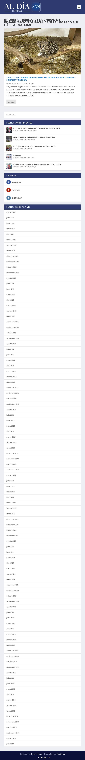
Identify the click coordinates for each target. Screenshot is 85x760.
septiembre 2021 (12, 535)
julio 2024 (10, 349)
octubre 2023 (11, 398)
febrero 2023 (11, 442)
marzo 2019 (10, 700)
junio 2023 (10, 420)
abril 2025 (10, 300)
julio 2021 (10, 546)
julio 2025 (10, 283)
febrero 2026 (11, 245)
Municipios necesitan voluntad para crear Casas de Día (34, 146)
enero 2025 (10, 316)
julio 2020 (10, 612)
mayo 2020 (10, 623)
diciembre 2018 (12, 716)
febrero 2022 (11, 508)
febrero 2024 (11, 377)
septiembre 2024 (12, 338)
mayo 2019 (10, 689)
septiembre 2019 (12, 667)
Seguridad (31, 140)
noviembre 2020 (12, 590)
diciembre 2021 (12, 519)
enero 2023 (10, 448)
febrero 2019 (11, 705)
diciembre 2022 (12, 453)
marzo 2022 (10, 503)
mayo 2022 (10, 492)
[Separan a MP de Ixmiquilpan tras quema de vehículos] (9, 139)
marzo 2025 (10, 305)
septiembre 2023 (12, 404)
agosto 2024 (11, 344)
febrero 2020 (11, 640)
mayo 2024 (10, 360)
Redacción (12, 83)
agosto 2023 (11, 410)
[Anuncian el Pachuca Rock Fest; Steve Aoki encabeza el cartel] (9, 130)
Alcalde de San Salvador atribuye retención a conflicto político (37, 164)
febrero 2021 (11, 574)
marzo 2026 (10, 240)
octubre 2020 (11, 596)
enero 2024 (10, 382)
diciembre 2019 (12, 651)
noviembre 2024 (12, 327)
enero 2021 (10, 579)
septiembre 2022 (12, 470)
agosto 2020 (11, 607)
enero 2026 (10, 251)
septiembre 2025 (12, 273)
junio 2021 (10, 552)
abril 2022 (10, 497)
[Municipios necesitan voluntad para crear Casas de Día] (9, 148)
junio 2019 (10, 683)
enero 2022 (10, 514)
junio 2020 (10, 618)
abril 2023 (10, 431)
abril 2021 (10, 563)
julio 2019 (10, 678)
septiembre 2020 (12, 601)
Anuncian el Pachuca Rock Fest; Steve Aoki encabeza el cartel (36, 128)
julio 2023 (10, 415)
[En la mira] (9, 157)
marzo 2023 (10, 437)
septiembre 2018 (12, 733)
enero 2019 (10, 711)
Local (28, 83)
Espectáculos (32, 131)
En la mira (17, 155)
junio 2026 (10, 223)
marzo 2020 (10, 634)
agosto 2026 (11, 212)
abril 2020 (10, 629)
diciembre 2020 (12, 585)
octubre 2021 (11, 530)
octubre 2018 (11, 727)
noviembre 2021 (12, 525)
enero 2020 (10, 645)
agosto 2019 (11, 672)
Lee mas (11, 102)
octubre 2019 (11, 662)
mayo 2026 (10, 229)
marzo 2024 (10, 371)
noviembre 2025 (12, 261)
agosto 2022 (11, 475)
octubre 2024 (11, 333)
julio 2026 (10, 218)
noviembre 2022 (12, 459)
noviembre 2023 (12, 393)
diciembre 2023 (12, 388)
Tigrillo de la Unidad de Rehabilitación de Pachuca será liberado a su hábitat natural (41, 78)
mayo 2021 (10, 557)
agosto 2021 (11, 541)
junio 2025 (10, 289)
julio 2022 (10, 481)
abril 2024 (10, 366)
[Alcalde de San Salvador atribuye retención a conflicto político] (9, 166)
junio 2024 (10, 355)
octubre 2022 (11, 464)
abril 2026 (10, 234)
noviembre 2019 (12, 656)
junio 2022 (10, 486)
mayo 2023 (10, 426)
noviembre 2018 (12, 722)
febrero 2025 (11, 311)
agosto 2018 (11, 738)
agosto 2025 (11, 278)
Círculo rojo (32, 167)
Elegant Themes (36, 754)
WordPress (61, 754)
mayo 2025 (10, 294)
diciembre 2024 (12, 322)
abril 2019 (10, 694)
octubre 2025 (11, 267)
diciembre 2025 (12, 256)
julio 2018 (10, 744)
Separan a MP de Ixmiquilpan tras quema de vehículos (34, 137)
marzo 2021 (10, 568)
